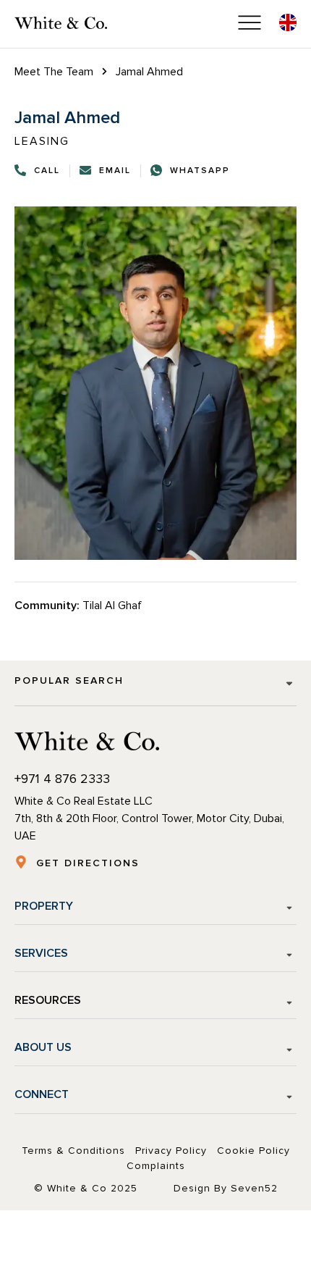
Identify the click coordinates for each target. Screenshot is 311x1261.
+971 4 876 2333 (62, 779)
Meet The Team (53, 71)
